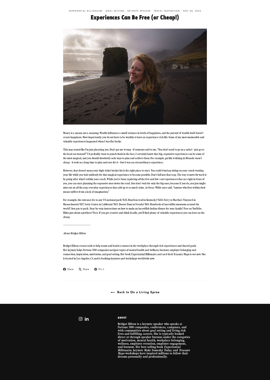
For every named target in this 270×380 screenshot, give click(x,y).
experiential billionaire (86, 10)
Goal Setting (115, 10)
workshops (131, 258)
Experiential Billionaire (144, 254)
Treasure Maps (181, 254)
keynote (72, 250)
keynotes (115, 258)
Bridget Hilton (70, 245)
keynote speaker (139, 10)
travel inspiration (167, 10)
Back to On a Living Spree (138, 292)
